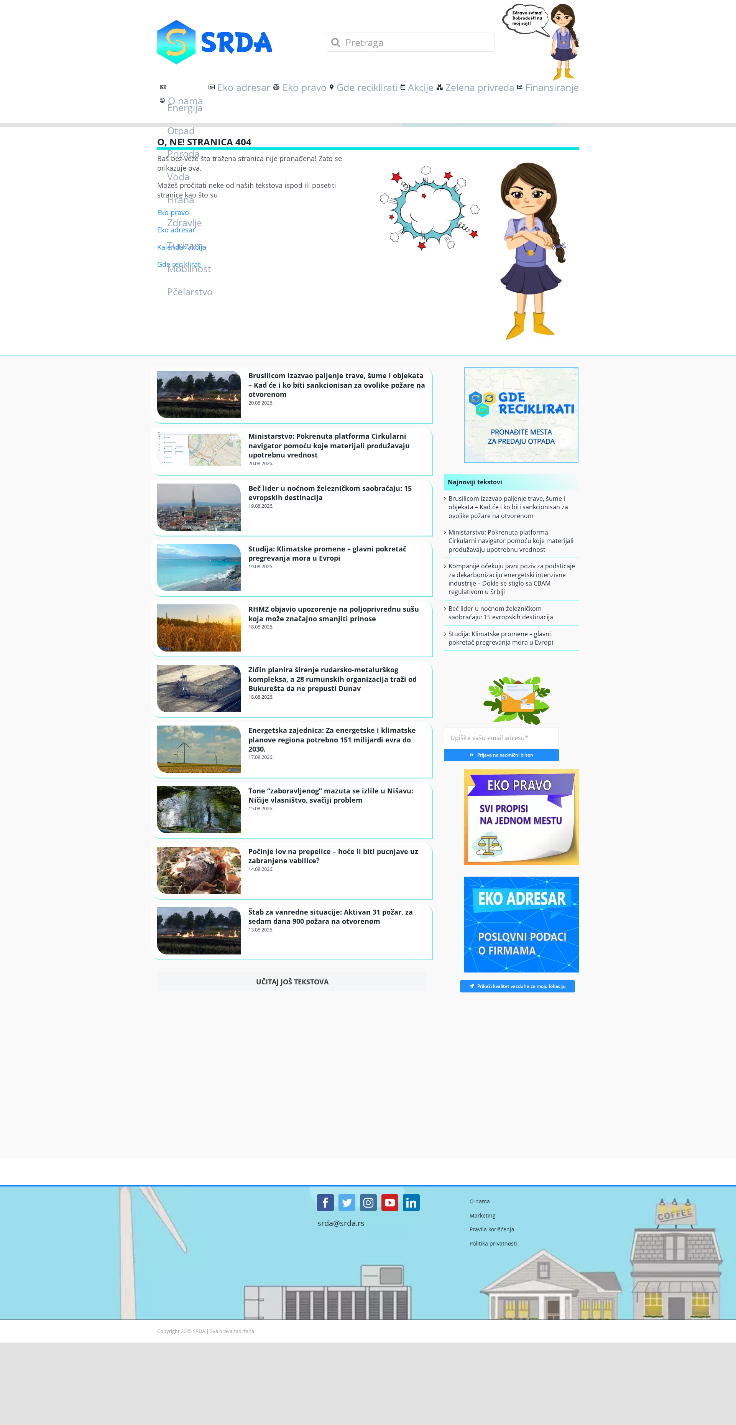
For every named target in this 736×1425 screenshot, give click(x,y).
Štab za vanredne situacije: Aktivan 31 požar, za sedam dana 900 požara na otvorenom (330, 916)
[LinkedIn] (411, 1202)
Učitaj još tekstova (292, 981)
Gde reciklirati (179, 264)
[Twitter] (346, 1202)
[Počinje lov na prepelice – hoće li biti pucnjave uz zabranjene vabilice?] (199, 870)
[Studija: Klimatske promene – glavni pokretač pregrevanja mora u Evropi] (199, 567)
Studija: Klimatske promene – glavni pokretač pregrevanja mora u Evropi (327, 553)
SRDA (199, 1331)
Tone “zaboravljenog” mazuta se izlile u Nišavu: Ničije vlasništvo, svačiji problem (330, 795)
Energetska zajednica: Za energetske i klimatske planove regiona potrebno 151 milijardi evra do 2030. (332, 740)
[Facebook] (325, 1202)
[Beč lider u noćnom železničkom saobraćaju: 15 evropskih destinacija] (199, 507)
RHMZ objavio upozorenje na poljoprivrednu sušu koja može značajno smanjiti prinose (333, 613)
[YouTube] (389, 1202)
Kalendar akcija (181, 247)
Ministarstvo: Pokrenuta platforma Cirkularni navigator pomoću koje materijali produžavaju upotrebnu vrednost (329, 445)
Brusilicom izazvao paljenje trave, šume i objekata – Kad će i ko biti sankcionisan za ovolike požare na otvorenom (336, 385)
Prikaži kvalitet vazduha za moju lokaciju (515, 986)
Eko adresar (176, 229)
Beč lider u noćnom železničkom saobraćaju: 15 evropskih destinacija (501, 612)
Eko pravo (173, 212)
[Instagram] (368, 1202)
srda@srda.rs (341, 1223)
